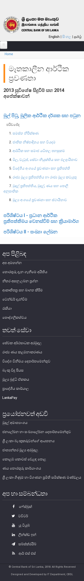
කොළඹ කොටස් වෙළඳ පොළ (24, 459)
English (54, 37)
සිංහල (66, 37)
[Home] (36, 24)
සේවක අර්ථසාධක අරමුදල (22, 343)
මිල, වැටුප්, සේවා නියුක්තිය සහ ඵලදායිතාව (45, 160)
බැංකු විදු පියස (13, 370)
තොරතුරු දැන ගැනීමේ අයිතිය (24, 272)
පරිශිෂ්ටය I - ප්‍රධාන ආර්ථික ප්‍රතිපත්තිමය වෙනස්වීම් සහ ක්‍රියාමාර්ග (41, 218)
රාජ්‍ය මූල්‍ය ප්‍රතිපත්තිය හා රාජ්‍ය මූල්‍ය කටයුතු (45, 177)
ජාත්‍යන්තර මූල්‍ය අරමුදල (20, 450)
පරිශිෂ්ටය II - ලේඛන (30, 232)
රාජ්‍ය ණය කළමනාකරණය (22, 352)
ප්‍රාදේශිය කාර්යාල (15, 388)
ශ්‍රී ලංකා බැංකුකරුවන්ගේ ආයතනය (28, 441)
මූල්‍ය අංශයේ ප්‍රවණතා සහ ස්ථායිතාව (40, 200)
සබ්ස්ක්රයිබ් (27, 544)
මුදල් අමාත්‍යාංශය (15, 423)
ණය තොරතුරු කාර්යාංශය (21, 468)
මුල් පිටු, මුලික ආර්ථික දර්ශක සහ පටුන (42, 115)
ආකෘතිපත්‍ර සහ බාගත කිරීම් (22, 290)
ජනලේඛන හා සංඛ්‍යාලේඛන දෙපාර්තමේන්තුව (36, 432)
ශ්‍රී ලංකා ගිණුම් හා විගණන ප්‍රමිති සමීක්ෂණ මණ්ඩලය (41, 477)
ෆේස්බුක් (25, 507)
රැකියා (7, 308)
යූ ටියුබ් (24, 525)
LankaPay (9, 398)
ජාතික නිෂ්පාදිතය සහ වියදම (34, 142)
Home (9, 54)
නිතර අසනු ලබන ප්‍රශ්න (20, 281)
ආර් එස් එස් (27, 553)
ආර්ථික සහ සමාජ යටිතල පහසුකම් (39, 151)
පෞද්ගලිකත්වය (14, 317)
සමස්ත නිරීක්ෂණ (26, 133)
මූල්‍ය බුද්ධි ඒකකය (15, 379)
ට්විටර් (22, 516)
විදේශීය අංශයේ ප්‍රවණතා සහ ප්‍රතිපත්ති (41, 168)
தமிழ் (78, 37)
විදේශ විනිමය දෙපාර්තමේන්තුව (26, 361)
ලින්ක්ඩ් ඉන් (27, 535)
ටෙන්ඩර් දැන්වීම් (14, 299)
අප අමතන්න (12, 263)
